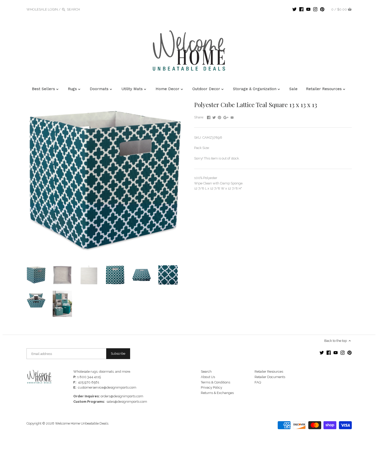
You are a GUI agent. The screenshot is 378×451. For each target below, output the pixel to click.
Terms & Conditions (215, 382)
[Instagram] (315, 9)
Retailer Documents (270, 377)
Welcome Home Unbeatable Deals (81, 423)
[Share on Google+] (226, 117)
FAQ (258, 382)
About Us (208, 377)
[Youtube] (308, 9)
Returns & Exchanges (217, 393)
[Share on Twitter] (214, 117)
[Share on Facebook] (208, 117)
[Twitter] (294, 9)
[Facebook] (301, 9)
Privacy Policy (211, 387)
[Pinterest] (322, 9)
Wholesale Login (42, 9)
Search (206, 371)
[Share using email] (232, 117)
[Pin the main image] (219, 117)
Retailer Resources (269, 371)
